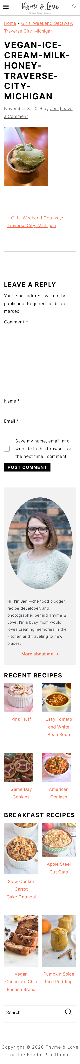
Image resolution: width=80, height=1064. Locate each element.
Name (12, 401)
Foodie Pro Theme (48, 1054)
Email (11, 421)
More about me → (40, 653)
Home (10, 23)
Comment (16, 321)
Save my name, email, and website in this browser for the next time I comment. (43, 448)
